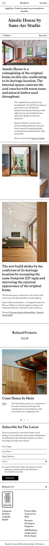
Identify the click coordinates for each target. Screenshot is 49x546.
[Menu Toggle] (4, 3)
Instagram (6, 511)
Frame (33, 536)
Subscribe (10, 478)
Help (26, 517)
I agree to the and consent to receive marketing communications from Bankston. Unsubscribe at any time (23, 469)
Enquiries (28, 526)
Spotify (5, 520)
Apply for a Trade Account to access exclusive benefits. (24, 10)
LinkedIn (6, 517)
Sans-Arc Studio (38, 138)
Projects (7, 36)
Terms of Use (30, 514)
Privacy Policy (20, 467)
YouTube (6, 514)
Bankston (24, 3)
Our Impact (29, 524)
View (4, 404)
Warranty (28, 521)
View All (24, 338)
